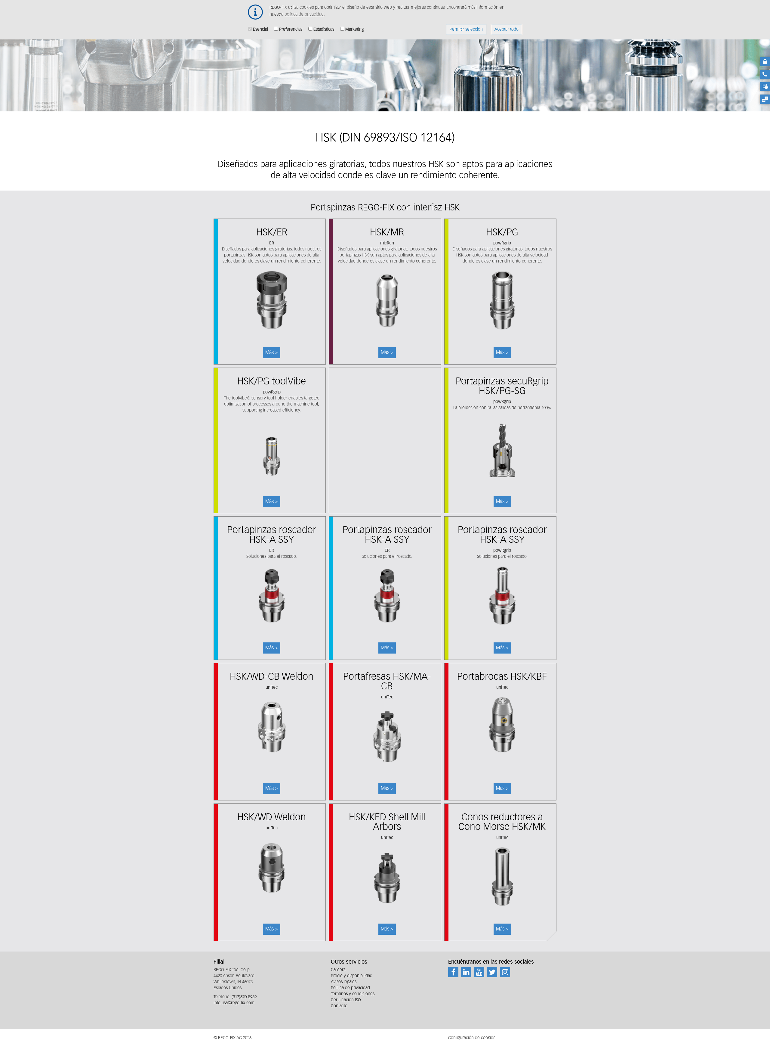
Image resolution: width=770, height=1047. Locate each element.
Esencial (260, 29)
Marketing (354, 29)
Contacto (339, 1006)
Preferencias (290, 29)
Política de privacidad (350, 988)
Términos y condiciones (352, 994)
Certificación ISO (346, 1000)
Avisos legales (343, 982)
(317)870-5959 (244, 997)
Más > (269, 291)
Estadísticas (323, 29)
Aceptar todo (506, 29)
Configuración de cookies (471, 1038)
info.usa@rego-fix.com (234, 1003)
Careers (338, 970)
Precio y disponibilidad (351, 976)
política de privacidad (304, 14)
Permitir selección (466, 29)
